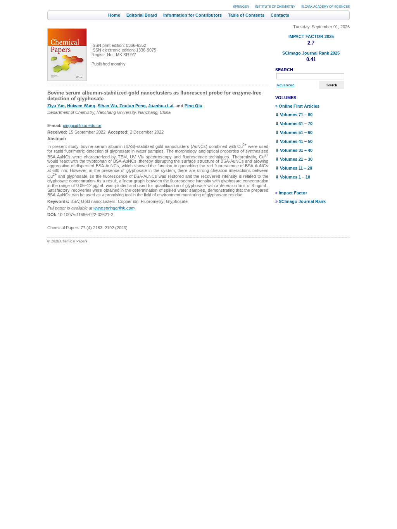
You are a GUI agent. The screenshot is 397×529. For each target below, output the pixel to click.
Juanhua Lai (160, 105)
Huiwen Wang (81, 105)
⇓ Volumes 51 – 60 (293, 132)
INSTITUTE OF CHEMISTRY (275, 7)
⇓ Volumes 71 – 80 (293, 114)
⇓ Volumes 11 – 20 (293, 168)
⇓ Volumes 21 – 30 (293, 159)
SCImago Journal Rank (302, 201)
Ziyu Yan (56, 105)
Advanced (285, 85)
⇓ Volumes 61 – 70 (293, 123)
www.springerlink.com (114, 208)
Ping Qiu (193, 105)
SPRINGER (241, 7)
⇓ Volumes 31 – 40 (293, 150)
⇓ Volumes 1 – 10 (292, 177)
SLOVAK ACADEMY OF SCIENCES (325, 7)
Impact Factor (293, 193)
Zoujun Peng (132, 105)
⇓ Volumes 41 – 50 (293, 141)
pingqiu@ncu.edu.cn (82, 125)
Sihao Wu (107, 105)
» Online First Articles (297, 106)
